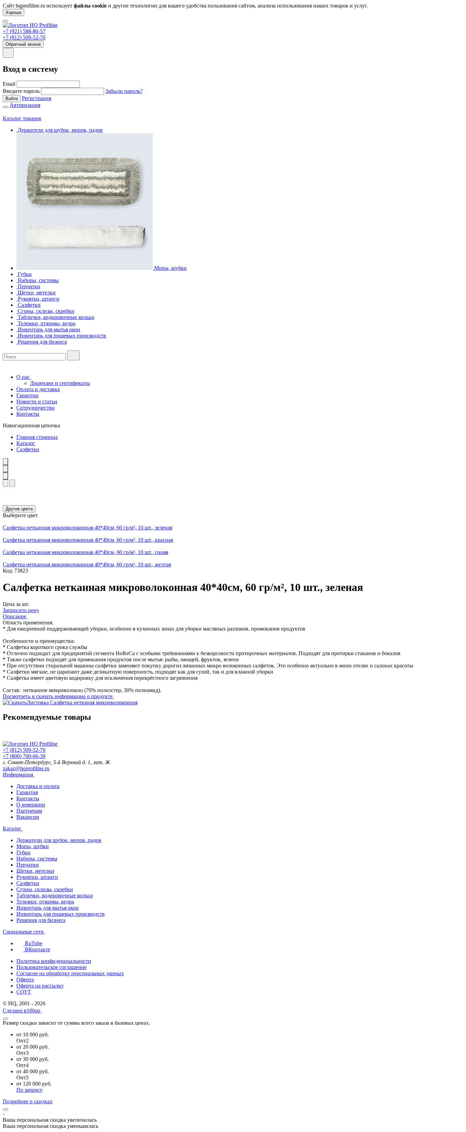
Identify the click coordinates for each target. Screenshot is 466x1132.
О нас (23, 377)
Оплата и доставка (38, 389)
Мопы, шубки (32, 846)
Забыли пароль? (124, 91)
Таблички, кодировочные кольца (54, 895)
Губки (23, 852)
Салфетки (27, 449)
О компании (30, 804)
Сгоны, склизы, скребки (44, 889)
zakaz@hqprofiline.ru (26, 768)
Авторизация (25, 105)
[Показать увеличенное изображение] (5, 461)
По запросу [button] (29, 1090)
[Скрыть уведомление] (5, 1109)
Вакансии (27, 817)
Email (9, 84)
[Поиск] (73, 355)
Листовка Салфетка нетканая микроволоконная (82, 702)
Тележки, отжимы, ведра (45, 902)
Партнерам (29, 811)
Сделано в (21, 1010)
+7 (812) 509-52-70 (24, 37)
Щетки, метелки (35, 871)
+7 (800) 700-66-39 (24, 756)
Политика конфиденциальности (53, 961)
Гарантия (27, 792)
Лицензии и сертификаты (60, 383)
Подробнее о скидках (28, 1101)
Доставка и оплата (37, 786)
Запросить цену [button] (21, 610)
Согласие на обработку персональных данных (70, 973)
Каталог (25, 443)
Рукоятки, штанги (37, 877)
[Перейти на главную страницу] (30, 25)
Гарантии (27, 395)
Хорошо (13, 12)
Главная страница (37, 437)
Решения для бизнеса (40, 920)
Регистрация (36, 98)
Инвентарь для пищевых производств (60, 914)
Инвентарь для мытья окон (47, 908)
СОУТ (23, 992)
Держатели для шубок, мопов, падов (58, 840)
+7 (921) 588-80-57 (24, 31)
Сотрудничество (35, 408)
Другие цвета (19, 508)
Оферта (25, 979)
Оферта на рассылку (40, 986)
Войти (11, 98)
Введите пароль (21, 91)
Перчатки (27, 865)
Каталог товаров (22, 118)
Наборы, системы (36, 858)
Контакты (27, 414)
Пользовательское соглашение (51, 967)
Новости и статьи (36, 401)
